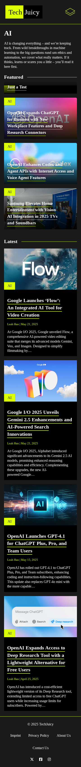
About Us (64, 735)
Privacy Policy (38, 735)
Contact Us (41, 748)
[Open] (70, 12)
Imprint (15, 735)
